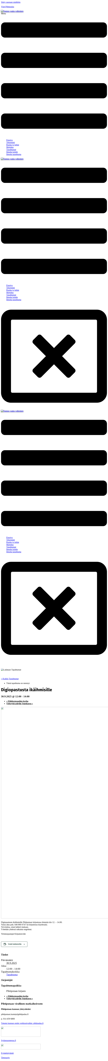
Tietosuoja (5, 1058)
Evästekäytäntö (7, 1053)
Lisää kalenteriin (14, 944)
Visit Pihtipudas (7, 7)
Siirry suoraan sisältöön (10, 2)
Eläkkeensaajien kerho (17, 701)
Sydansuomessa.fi (8, 1040)
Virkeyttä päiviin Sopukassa (19, 703)
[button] (54, 74)
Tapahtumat (11, 149)
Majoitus (10, 147)
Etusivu (9, 140)
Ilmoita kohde (12, 152)
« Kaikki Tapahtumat (10, 679)
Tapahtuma (12, 974)
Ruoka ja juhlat (12, 145)
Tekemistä (10, 142)
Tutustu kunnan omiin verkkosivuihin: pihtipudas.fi (22, 1023)
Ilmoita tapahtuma (13, 154)
